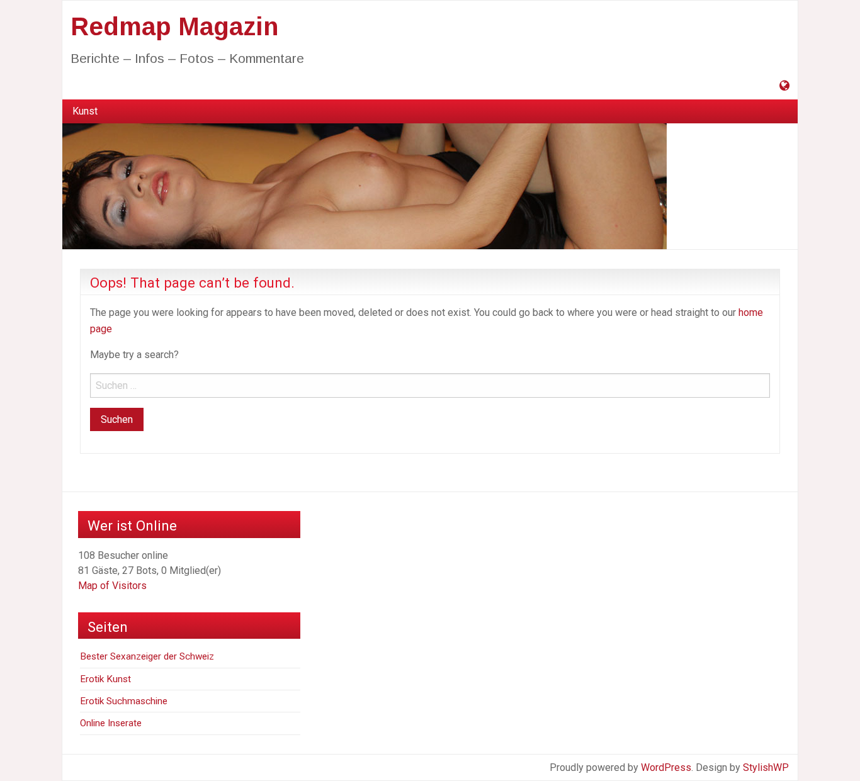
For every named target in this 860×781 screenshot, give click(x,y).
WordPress (666, 767)
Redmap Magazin (174, 26)
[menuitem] (85, 111)
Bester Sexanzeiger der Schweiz (147, 656)
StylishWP (766, 767)
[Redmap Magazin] (364, 186)
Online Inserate (111, 723)
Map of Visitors (112, 586)
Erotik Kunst (105, 679)
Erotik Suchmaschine (123, 701)
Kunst (85, 111)
